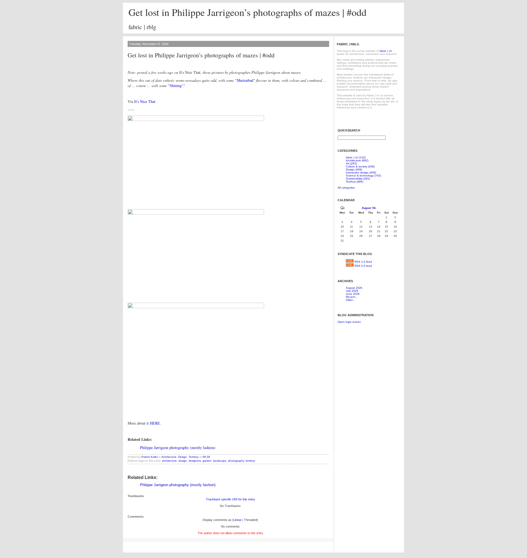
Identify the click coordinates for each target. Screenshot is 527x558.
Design (182, 456)
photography (236, 460)
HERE (155, 423)
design (182, 460)
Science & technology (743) (363, 175)
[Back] (342, 208)
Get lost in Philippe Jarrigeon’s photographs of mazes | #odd (247, 12)
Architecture (168, 456)
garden (207, 460)
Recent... (351, 296)
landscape (219, 460)
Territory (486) (354, 181)
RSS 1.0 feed (363, 261)
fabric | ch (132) (356, 157)
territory (250, 460)
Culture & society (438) (360, 166)
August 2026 (354, 287)
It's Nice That (144, 101)
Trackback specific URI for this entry (230, 499)
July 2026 (352, 290)
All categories (346, 187)
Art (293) (351, 163)
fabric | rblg (142, 27)
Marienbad (245, 80)
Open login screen (349, 321)
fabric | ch (386, 50)
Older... (350, 299)
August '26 (369, 207)
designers (195, 460)
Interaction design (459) (361, 172)
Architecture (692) (357, 160)
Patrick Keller (149, 456)
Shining (176, 85)
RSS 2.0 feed (363, 265)
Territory (193, 456)
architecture (169, 460)
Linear (237, 519)
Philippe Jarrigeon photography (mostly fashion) (177, 447)
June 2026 (353, 293)
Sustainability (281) (358, 178)
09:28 (206, 456)
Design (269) (354, 169)
